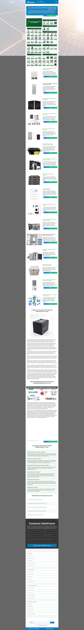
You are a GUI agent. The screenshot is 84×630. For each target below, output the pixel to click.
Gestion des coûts (30, 579)
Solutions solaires (30, 555)
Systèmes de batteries (30, 569)
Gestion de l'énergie (30, 611)
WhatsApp (50, 76)
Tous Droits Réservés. (43, 625)
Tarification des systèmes (31, 597)
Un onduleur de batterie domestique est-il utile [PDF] (32, 440)
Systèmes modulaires (31, 592)
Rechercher (52, 622)
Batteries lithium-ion (30, 571)
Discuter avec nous (50, 441)
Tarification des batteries (31, 581)
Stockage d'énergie (30, 574)
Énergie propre (29, 553)
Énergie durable (30, 560)
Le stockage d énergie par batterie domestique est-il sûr (37, 503)
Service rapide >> (50, 15)
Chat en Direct (49, 628)
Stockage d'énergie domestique (32, 585)
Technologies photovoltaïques (31, 601)
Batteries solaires (30, 576)
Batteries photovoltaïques (31, 590)
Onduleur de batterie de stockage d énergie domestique (37, 507)
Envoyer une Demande (33, 628)
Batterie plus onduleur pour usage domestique (36, 514)
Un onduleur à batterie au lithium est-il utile (35, 499)
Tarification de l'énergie (31, 565)
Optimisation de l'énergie (31, 595)
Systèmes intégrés (30, 606)
